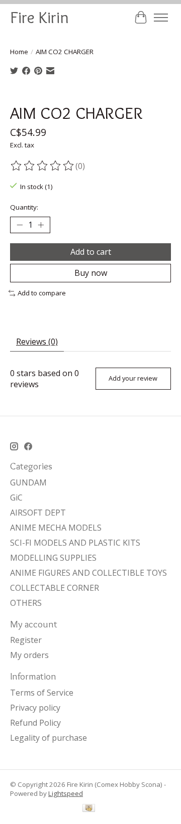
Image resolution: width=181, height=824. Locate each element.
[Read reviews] (42, 166)
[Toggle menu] (161, 18)
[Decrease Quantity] (19, 225)
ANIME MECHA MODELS (56, 527)
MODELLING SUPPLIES (53, 557)
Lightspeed (65, 793)
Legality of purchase (48, 737)
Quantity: (24, 207)
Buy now (90, 272)
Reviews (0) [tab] (37, 341)
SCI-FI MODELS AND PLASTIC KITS (75, 542)
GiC (16, 497)
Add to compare (42, 292)
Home (19, 51)
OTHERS (26, 602)
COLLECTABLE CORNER (54, 587)
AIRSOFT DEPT (38, 512)
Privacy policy (35, 707)
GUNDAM (28, 482)
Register (26, 639)
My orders (29, 655)
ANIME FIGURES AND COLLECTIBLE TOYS (88, 572)
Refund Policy (35, 722)
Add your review (133, 378)
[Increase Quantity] (40, 225)
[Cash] (88, 809)
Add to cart (90, 251)
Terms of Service (41, 692)
